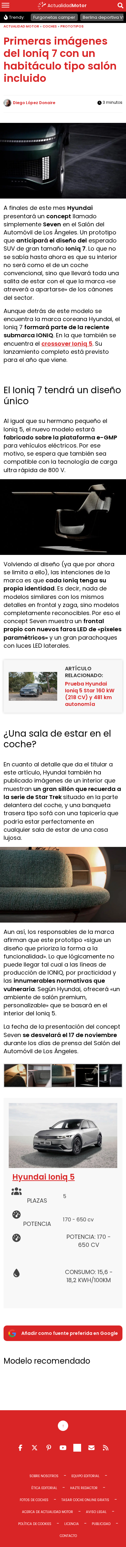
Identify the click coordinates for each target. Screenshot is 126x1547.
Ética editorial (44, 1488)
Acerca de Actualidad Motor (47, 1511)
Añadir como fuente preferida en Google (69, 1333)
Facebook (20, 1448)
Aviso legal (96, 1511)
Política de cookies (34, 1523)
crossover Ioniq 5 (66, 344)
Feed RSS (106, 1448)
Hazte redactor (84, 1488)
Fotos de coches (34, 1500)
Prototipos (72, 26)
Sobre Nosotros (43, 1476)
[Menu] (5, 6)
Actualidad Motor (21, 26)
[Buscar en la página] (120, 6)
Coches (50, 26)
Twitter (34, 1448)
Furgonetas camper (54, 17)
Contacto (68, 1535)
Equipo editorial (85, 1476)
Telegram (77, 1448)
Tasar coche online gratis (85, 1500)
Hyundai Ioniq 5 (43, 1177)
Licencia (71, 1523)
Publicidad (101, 1523)
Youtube (63, 1448)
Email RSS (91, 1448)
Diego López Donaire (34, 102)
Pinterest (49, 1448)
